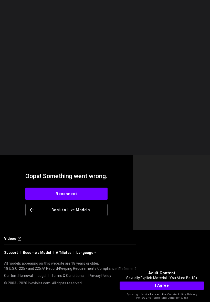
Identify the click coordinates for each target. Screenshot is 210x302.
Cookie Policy (176, 294)
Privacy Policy (100, 276)
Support (11, 253)
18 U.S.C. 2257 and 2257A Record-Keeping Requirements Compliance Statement (70, 268)
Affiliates (63, 253)
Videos (10, 238)
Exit (186, 297)
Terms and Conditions (167, 297)
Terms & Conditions (67, 276)
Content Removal (18, 276)
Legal (42, 276)
